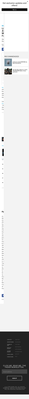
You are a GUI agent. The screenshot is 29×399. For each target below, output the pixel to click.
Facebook (17, 342)
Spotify (17, 354)
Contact (9, 339)
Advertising (10, 342)
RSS (16, 356)
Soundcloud (18, 351)
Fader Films (10, 356)
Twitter (17, 339)
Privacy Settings (15, 388)
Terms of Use (9, 344)
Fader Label (10, 354)
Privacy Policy (9, 348)
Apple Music (18, 349)
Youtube (17, 344)
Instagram (18, 346)
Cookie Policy (9, 351)
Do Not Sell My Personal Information (15, 388)
